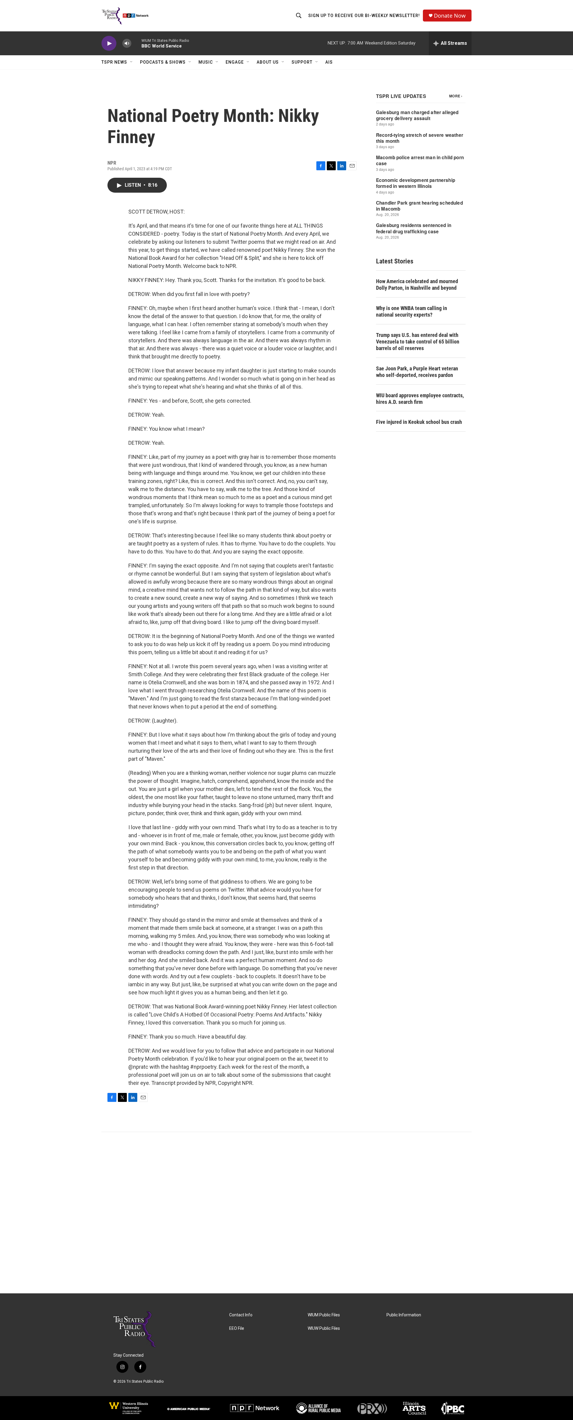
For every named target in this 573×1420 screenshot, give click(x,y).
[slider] (136, 43)
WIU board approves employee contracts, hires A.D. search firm (420, 398)
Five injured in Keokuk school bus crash (419, 422)
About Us (268, 62)
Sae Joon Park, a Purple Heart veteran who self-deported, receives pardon (417, 371)
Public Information (403, 1315)
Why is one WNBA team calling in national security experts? (411, 311)
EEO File (236, 1328)
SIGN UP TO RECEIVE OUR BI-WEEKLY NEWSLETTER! (364, 15)
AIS (329, 62)
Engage (235, 62)
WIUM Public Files (324, 1315)
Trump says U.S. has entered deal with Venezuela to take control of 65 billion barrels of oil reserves (417, 341)
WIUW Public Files (324, 1328)
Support (302, 62)
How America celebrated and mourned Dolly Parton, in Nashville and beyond (417, 284)
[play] (109, 43)
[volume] (127, 43)
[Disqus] (286, 1212)
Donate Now (450, 16)
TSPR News (114, 62)
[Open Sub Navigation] (131, 62)
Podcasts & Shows (163, 62)
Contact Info (240, 1315)
